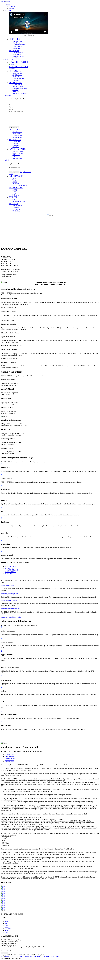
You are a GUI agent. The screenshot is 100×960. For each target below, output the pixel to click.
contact (7, 930)
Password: (12, 170)
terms (6, 925)
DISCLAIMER (24, 956)
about (6, 921)
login (6, 932)
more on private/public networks (11, 617)
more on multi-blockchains (9, 600)
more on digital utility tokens (9, 594)
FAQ (2, 956)
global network (9, 756)
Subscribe (4, 953)
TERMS (7, 956)
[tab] (10, 566)
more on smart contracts (8, 585)
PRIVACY (15, 956)
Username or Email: (15, 168)
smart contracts (9, 760)
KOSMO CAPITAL (11, 754)
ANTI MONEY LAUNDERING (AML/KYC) (45, 956)
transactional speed (10, 758)
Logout (11, 174)
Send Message (13, 127)
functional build (9, 761)
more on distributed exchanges (10, 609)
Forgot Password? (25, 172)
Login (14, 172)
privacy (7, 927)
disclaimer (8, 928)
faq (6, 923)
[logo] (3, 1)
